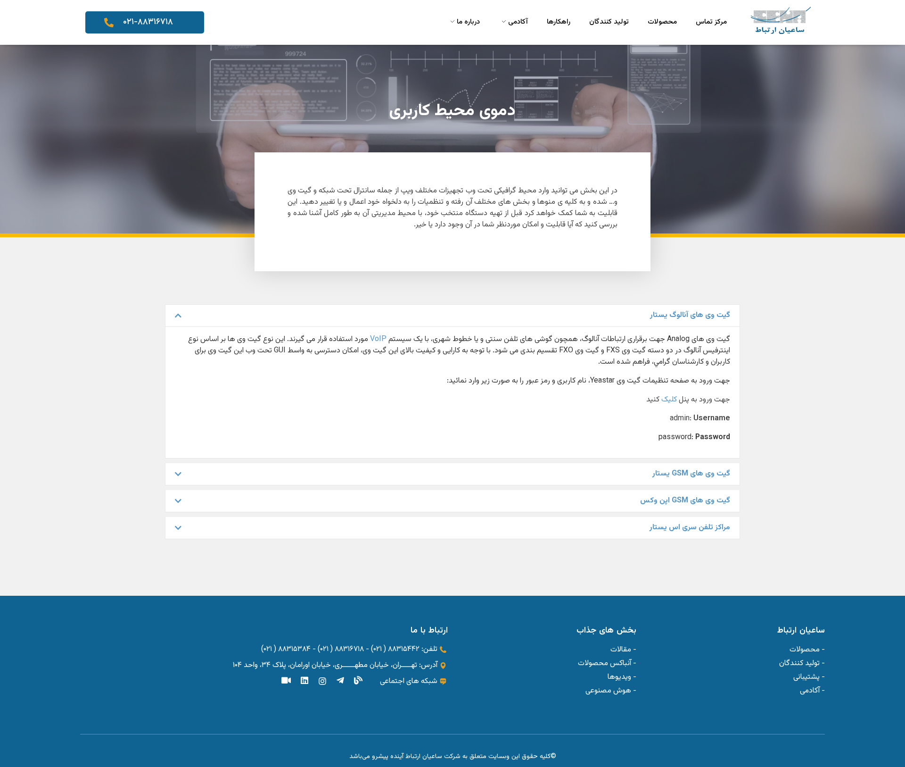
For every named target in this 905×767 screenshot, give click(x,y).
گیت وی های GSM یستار (691, 474)
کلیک (669, 400)
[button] (452, 315)
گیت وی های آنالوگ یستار (690, 315)
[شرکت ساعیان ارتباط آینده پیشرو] (780, 20)
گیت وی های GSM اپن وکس (685, 501)
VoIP (378, 339)
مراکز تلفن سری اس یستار (690, 528)
